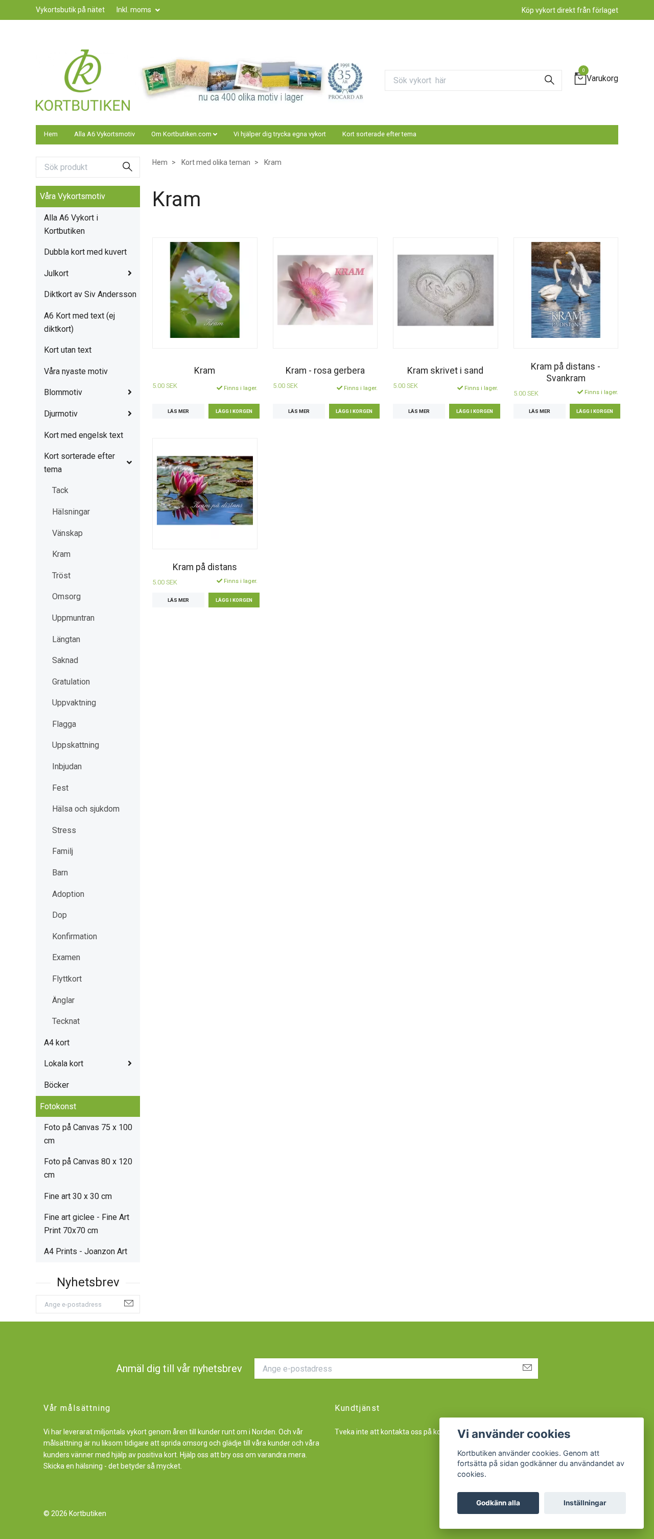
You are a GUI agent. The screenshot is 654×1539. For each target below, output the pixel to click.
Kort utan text (67, 350)
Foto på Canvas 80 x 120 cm (88, 1168)
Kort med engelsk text (83, 435)
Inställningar (585, 1503)
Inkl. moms (134, 10)
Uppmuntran (73, 618)
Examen (66, 957)
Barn (60, 872)
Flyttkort (67, 979)
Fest (60, 788)
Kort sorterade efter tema (379, 134)
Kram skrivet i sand (445, 370)
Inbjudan (67, 766)
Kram (61, 554)
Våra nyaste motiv (76, 371)
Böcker (56, 1085)
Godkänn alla (498, 1503)
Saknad (65, 660)
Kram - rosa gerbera (325, 370)
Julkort (56, 273)
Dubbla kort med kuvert (85, 252)
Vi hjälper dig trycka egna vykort (279, 134)
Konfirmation (74, 936)
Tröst (61, 575)
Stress (64, 830)
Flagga (64, 724)
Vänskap (67, 533)
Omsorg (66, 596)
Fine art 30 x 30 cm (78, 1196)
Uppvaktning (74, 702)
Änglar (63, 1000)
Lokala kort (63, 1063)
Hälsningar (71, 512)
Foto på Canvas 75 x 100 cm (88, 1133)
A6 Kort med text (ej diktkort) (79, 322)
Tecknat (66, 1021)
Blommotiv (63, 392)
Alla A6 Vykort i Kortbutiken (71, 224)
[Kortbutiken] (83, 80)
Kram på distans (205, 567)
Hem (51, 134)
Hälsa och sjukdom (86, 809)
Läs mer (178, 411)
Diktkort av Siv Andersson (90, 294)
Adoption (68, 894)
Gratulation (71, 682)
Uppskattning (75, 745)
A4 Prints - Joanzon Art (85, 1251)
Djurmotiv (61, 414)
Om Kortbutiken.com (181, 134)
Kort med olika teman (215, 162)
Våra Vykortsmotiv (72, 196)
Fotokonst (58, 1106)
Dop (59, 915)
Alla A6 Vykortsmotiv (104, 134)
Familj (62, 851)
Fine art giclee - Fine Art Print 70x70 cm (86, 1223)
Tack (60, 490)
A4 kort (56, 1042)
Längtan (66, 639)
